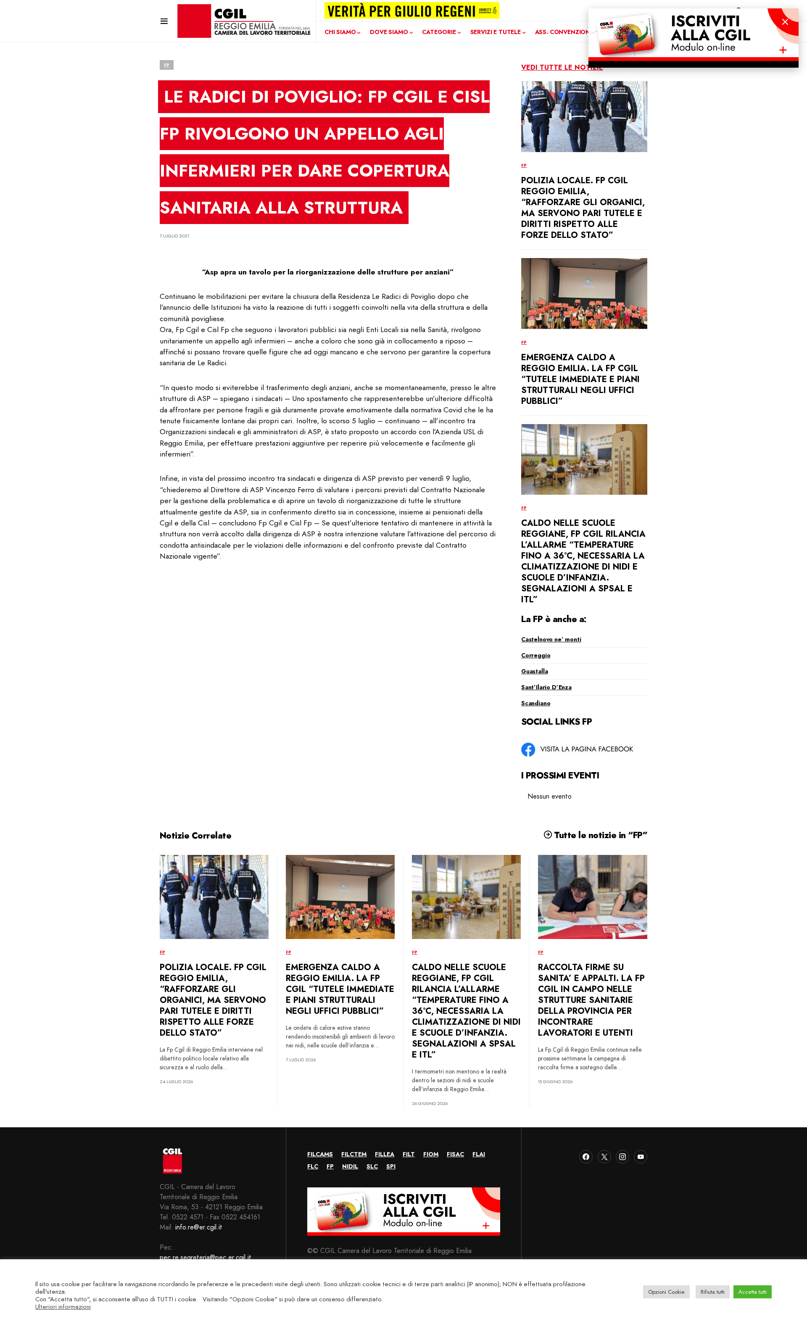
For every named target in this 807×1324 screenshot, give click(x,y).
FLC (312, 1166)
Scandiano (535, 703)
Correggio (535, 655)
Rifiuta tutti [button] (713, 1292)
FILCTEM (354, 1154)
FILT (409, 1154)
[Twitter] (604, 1156)
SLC (372, 1166)
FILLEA (384, 1154)
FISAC (455, 1154)
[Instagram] (622, 1156)
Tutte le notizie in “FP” (599, 835)
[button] (164, 21)
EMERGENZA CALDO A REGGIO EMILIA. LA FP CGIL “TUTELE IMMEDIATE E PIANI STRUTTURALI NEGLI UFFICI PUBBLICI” (580, 379)
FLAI (478, 1154)
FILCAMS (320, 1154)
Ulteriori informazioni (63, 1307)
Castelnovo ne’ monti (551, 639)
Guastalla (534, 671)
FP (166, 65)
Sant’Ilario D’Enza (546, 687)
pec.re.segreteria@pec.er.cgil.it (205, 1257)
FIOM (430, 1154)
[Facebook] (586, 1156)
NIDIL (350, 1166)
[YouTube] (640, 1156)
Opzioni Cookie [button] (666, 1292)
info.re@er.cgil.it (198, 1227)
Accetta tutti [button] (752, 1292)
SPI (391, 1166)
